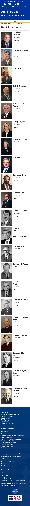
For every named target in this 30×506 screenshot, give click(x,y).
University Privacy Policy (7, 455)
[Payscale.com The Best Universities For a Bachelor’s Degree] (15, 491)
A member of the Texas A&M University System (13, 483)
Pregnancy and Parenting (7, 444)
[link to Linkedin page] (10, 478)
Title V (3, 463)
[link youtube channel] (4, 478)
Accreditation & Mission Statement (10, 414)
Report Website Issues (7, 446)
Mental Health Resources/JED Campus (11, 439)
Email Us (3, 472)
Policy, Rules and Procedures (8, 442)
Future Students (5, 6)
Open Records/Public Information (9, 441)
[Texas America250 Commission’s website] (15, 498)
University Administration (7, 416)
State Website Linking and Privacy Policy (11, 456)
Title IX (3, 465)
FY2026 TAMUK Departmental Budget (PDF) (12, 453)
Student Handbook (6, 448)
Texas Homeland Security (7, 461)
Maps (2, 427)
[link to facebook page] (2, 478)
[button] (29, 7)
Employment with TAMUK (7, 423)
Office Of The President (11, 23)
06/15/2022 (12, 485)
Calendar (13, 6)
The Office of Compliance (7, 428)
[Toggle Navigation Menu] (15, 21)
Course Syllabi (4, 421)
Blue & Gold (19, 6)
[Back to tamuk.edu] (14, 3)
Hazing (3, 425)
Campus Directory (5, 418)
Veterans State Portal (7, 467)
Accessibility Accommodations (9, 434)
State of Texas (5, 460)
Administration (4, 23)
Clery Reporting (5, 420)
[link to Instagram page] (7, 478)
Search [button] (25, 6)
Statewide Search (5, 458)
